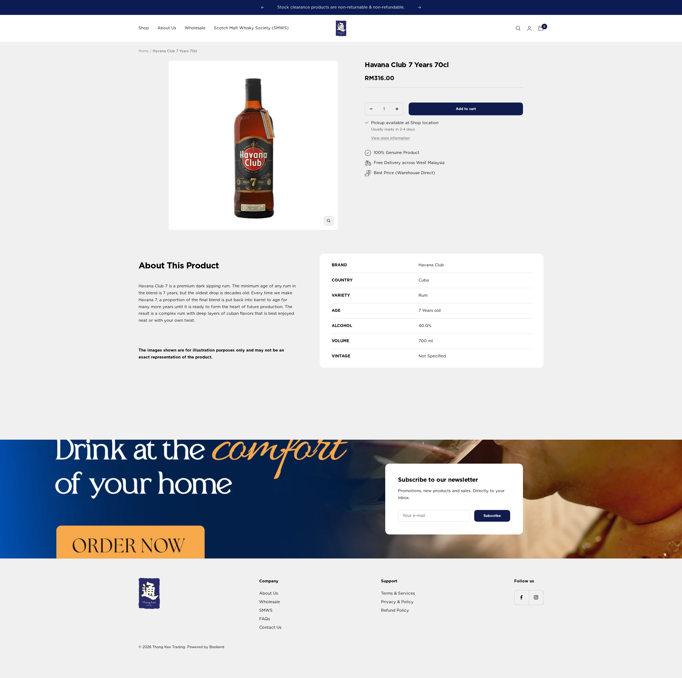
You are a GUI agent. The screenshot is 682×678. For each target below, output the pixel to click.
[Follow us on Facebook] (521, 597)
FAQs (264, 618)
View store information (390, 138)
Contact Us (270, 627)
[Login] (529, 28)
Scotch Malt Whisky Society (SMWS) (251, 28)
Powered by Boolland (205, 647)
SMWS (266, 610)
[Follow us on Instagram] (536, 597)
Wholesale (195, 28)
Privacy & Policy (397, 601)
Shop (144, 28)
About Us (166, 28)
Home (144, 51)
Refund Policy (395, 610)
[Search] (518, 28)
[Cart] (540, 28)
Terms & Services (398, 593)
